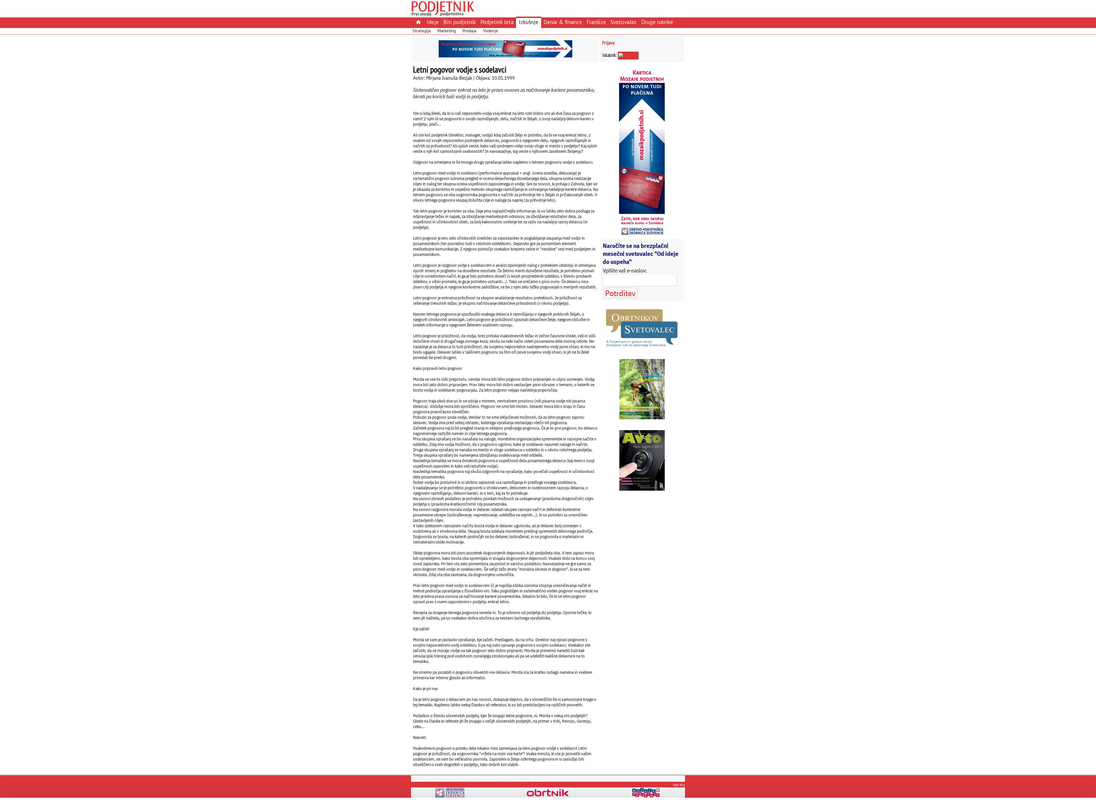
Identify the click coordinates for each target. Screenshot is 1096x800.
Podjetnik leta (497, 21)
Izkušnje (528, 21)
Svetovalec (624, 21)
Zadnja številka (438, 779)
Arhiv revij (460, 779)
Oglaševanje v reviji (484, 779)
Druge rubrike (657, 21)
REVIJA (417, 778)
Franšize (596, 21)
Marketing (447, 30)
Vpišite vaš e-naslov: (625, 270)
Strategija (421, 30)
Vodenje (490, 30)
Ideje (433, 21)
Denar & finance (562, 21)
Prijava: (608, 42)
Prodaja (469, 30)
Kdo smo (508, 779)
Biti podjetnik (459, 21)
